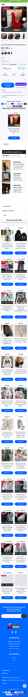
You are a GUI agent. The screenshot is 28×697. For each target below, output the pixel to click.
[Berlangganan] (24, 616)
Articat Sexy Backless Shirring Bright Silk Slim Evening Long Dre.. (14, 131)
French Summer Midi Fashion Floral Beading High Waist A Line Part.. (7, 308)
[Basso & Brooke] (3, 4)
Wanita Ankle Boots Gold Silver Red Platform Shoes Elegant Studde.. (20, 434)
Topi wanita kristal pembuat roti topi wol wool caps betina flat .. (21, 372)
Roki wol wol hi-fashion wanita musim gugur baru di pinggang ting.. (7, 341)
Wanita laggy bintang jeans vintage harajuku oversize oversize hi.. (21, 590)
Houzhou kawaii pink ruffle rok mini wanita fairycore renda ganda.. (7, 403)
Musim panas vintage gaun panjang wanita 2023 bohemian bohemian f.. (7, 465)
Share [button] (4, 90)
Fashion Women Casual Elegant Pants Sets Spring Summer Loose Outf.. (21, 497)
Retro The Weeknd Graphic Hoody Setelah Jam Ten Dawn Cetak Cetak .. (20, 246)
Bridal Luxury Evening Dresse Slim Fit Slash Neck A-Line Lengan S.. (21, 341)
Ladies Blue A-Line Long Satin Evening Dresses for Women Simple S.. (7, 246)
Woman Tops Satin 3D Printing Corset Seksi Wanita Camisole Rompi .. (21, 465)
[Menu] (26, 4)
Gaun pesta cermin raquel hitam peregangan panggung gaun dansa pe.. (21, 309)
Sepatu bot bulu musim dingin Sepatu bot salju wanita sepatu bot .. (7, 434)
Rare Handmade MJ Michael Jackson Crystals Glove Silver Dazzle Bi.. (20, 528)
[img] (6, 155)
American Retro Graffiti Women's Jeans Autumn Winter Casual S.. (21, 277)
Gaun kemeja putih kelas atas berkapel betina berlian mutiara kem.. (7, 372)
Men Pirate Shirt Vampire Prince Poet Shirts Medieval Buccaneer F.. (7, 497)
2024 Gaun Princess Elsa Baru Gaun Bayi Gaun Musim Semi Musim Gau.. (7, 590)
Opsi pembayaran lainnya (21, 87)
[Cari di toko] (22, 4)
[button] (1, 1)
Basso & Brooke (16, 689)
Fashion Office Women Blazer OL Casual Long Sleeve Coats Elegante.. (21, 559)
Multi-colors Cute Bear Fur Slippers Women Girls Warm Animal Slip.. (7, 277)
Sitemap (4, 683)
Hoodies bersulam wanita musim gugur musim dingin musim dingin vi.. (21, 403)
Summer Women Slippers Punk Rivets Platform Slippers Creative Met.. (7, 528)
